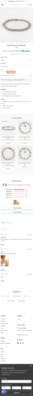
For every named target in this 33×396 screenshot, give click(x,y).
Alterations (3, 326)
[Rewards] (4, 391)
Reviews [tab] (4, 227)
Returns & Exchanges (5, 343)
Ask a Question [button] (17, 212)
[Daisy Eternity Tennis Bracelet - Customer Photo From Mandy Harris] (16, 202)
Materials (3, 358)
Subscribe (16, 393)
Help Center (3, 330)
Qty (1, 69)
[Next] (30, 25)
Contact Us (3, 319)
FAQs (2, 332)
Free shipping (11, 1)
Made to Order (4, 323)
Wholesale (3, 361)
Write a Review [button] (17, 208)
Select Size (3, 63)
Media (2, 356)
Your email (4, 378)
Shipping (8, 75)
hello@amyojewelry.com (22, 335)
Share (12, 75)
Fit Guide (3, 75)
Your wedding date (6, 385)
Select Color (4, 57)
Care (2, 328)
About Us (3, 352)
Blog (2, 354)
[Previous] (2, 25)
